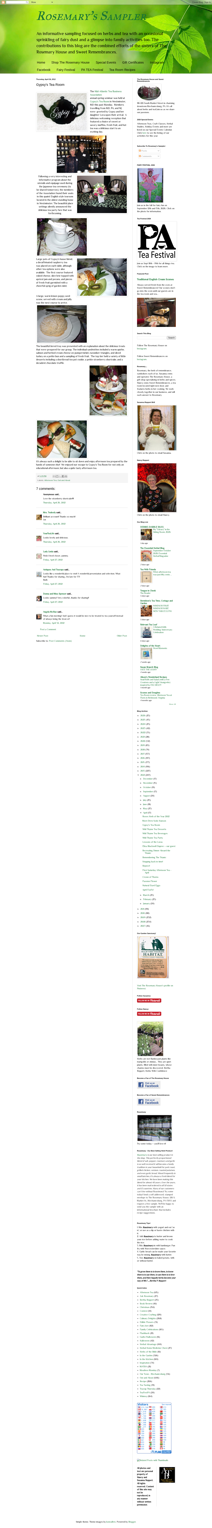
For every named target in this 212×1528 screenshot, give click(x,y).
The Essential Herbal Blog (152, 548)
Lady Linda (48, 551)
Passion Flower (149, 881)
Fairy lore (144, 1325)
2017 (142, 754)
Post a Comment (48, 629)
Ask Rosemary (146, 1296)
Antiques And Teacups (53, 569)
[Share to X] (60, 476)
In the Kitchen (146, 1359)
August (146, 795)
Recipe (143, 1381)
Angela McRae (50, 612)
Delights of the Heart (150, 645)
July (145, 800)
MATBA (143, 1366)
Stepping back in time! (152, 861)
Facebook (43, 69)
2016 (142, 758)
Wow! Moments (160, 648)
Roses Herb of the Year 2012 (155, 816)
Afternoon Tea (50, 480)
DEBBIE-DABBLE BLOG (152, 527)
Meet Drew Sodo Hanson (154, 821)
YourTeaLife (48, 533)
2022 (143, 732)
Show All (172, 704)
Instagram (157, 62)
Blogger (132, 1522)
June (145, 804)
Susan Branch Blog (149, 667)
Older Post (122, 635)
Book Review (146, 1303)
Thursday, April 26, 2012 (54, 502)
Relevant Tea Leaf (148, 624)
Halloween (144, 1340)
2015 (142, 762)
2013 (142, 771)
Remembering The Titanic (154, 857)
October (147, 787)
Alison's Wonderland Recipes (153, 677)
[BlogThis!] (57, 476)
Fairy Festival (66, 69)
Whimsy (143, 1396)
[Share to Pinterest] (66, 476)
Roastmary (142, 1155)
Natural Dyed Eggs (151, 885)
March (146, 895)
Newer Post (42, 635)
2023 (143, 728)
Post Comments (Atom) (60, 641)
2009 (143, 917)
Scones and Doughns (150, 692)
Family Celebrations (149, 1329)
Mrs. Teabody (49, 512)
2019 (142, 745)
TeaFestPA (145, 1392)
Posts (144, 151)
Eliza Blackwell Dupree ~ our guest (158, 846)
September (148, 791)
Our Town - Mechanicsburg (152, 1374)
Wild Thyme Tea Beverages (155, 833)
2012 (142, 775)
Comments (146, 156)
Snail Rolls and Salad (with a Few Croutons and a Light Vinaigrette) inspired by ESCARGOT (155, 682)
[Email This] (54, 476)
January (146, 903)
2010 (142, 913)
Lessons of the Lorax (152, 842)
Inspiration (145, 1363)
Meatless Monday (148, 1370)
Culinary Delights (148, 1318)
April (145, 812)
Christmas (144, 1307)
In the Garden (146, 1355)
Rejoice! (146, 866)
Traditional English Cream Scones (155, 279)
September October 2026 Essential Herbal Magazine (162, 553)
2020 (143, 741)
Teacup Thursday (148, 1389)
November (148, 783)
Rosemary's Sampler (91, 15)
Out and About (64, 480)
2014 (142, 766)
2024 (143, 724)
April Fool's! (147, 890)
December (148, 778)
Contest (143, 1311)
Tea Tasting (145, 1385)
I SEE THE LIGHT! (148, 669)
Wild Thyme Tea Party (152, 837)
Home (41, 62)
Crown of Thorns (150, 877)
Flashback (144, 1333)
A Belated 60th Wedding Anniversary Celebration (162, 630)
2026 (143, 715)
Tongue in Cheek (148, 590)
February (147, 899)
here (144, 133)
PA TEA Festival (92, 69)
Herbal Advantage (148, 1344)
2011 (142, 909)
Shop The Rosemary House (70, 62)
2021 (142, 737)
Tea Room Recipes (122, 69)
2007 (143, 926)
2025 (143, 719)
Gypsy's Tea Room (99, 101)
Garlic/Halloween (148, 1337)
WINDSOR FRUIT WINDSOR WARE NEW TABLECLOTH (162, 608)
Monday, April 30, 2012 (53, 623)
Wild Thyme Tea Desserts (154, 829)
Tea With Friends (148, 569)
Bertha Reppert (147, 1300)
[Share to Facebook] (63, 476)
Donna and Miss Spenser (54, 593)
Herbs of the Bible (148, 1351)
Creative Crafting (148, 1314)
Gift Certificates (133, 62)
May (145, 808)
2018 (142, 749)
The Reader (145, 593)
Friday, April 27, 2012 (53, 559)
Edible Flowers (147, 1322)
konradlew (111, 1522)
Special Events (106, 62)
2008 (143, 921)
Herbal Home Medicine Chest (153, 1348)
